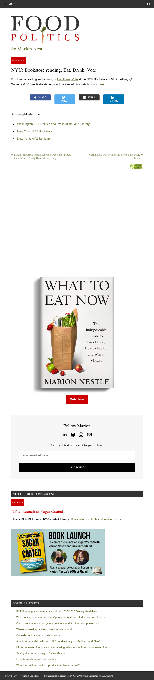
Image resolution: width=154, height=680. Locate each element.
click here (97, 84)
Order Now (77, 399)
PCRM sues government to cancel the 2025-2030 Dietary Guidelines (57, 611)
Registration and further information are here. (98, 518)
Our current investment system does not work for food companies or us (58, 623)
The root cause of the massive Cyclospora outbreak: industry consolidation (60, 617)
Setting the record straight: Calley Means (40, 653)
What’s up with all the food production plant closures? (48, 665)
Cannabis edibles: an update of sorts (38, 635)
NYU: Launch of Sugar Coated (37, 511)
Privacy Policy (10, 675)
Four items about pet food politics (36, 659)
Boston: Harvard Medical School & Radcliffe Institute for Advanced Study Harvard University (42, 156)
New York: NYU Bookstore (34, 131)
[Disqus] (77, 223)
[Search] (148, 4)
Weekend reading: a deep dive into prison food (44, 629)
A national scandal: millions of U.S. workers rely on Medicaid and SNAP (58, 641)
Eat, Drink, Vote (67, 79)
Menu (13, 4)
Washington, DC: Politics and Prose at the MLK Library (53, 124)
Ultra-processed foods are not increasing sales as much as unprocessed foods (63, 647)
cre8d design (107, 675)
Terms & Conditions (30, 675)
